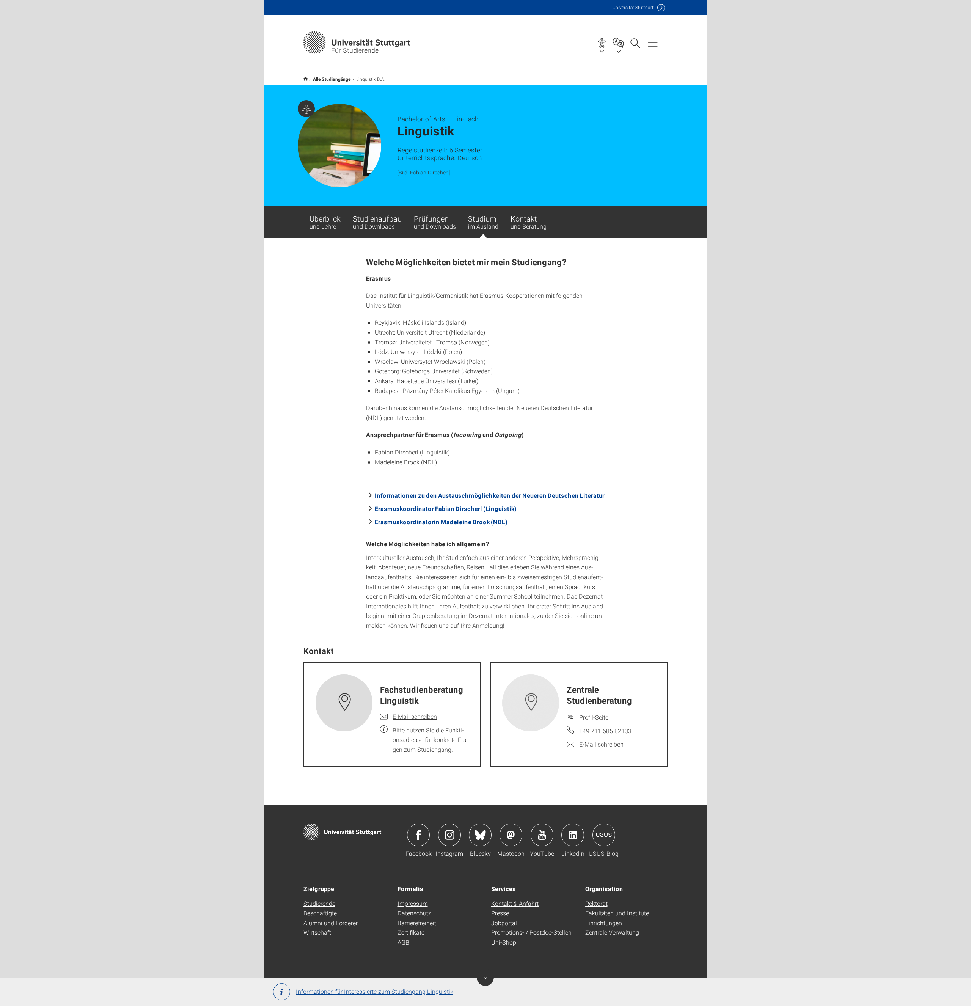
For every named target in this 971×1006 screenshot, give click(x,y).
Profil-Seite (593, 717)
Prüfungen (435, 222)
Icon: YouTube (542, 835)
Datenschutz (414, 913)
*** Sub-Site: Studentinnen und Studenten (305, 78)
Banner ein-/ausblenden (485, 977)
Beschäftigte (320, 913)
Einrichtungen (603, 923)
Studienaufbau (377, 222)
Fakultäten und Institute (617, 913)
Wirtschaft (317, 932)
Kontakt (529, 222)
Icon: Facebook (418, 835)
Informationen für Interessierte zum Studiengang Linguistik (374, 991)
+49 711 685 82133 (605, 731)
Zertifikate (411, 932)
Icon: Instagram (449, 835)
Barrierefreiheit (417, 923)
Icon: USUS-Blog (603, 835)
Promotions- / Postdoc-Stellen (531, 932)
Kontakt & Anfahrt (515, 903)
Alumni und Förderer (330, 923)
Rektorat (596, 903)
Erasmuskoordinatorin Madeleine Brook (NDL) (441, 522)
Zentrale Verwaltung (612, 932)
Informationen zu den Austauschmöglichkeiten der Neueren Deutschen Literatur (490, 495)
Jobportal (504, 923)
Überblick (325, 222)
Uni (633, 7)
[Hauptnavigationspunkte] (653, 42)
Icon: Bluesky (480, 835)
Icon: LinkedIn (572, 835)
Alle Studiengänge (332, 79)
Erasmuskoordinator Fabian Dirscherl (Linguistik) (446, 508)
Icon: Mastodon (511, 835)
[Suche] (635, 42)
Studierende (319, 903)
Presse (500, 913)
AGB (403, 942)
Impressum (413, 903)
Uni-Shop (503, 942)
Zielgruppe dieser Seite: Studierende (306, 108)
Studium (483, 222)
